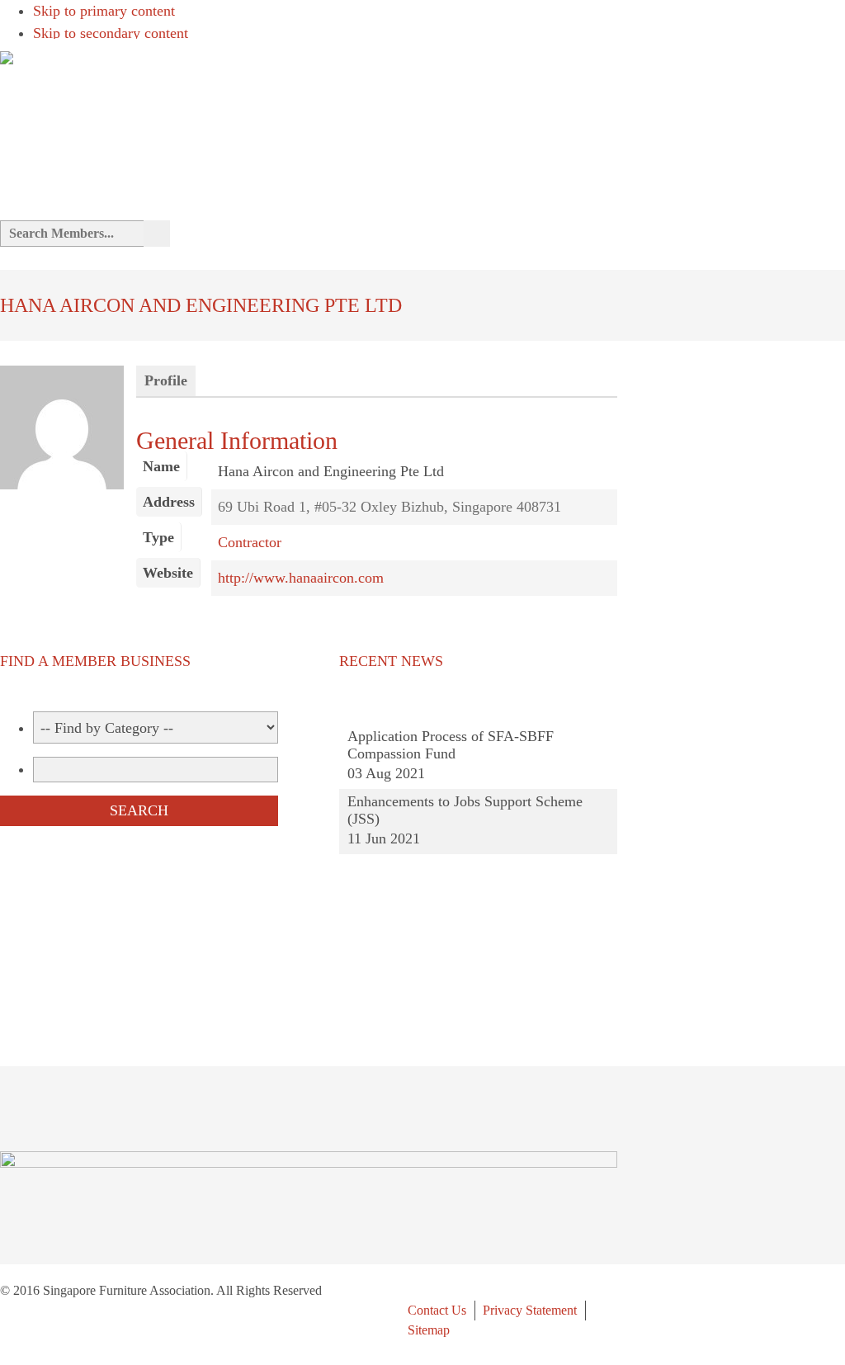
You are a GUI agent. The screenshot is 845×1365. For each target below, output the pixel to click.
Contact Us (437, 1310)
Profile (165, 380)
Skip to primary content (104, 10)
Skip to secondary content (110, 33)
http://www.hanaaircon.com (301, 577)
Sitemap (429, 1330)
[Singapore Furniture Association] (6, 54)
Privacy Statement (530, 1310)
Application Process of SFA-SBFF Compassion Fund (450, 745)
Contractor (249, 542)
